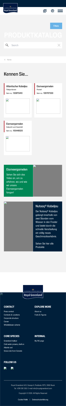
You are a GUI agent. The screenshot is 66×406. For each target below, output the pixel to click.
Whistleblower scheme (12, 324)
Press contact (9, 311)
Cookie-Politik (23, 399)
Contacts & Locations (12, 314)
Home (9, 59)
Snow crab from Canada (13, 350)
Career (6, 321)
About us (38, 311)
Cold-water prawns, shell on (14, 344)
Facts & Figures (40, 314)
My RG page (39, 340)
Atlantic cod (8, 347)
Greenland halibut (10, 340)
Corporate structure (11, 318)
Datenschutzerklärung (40, 399)
